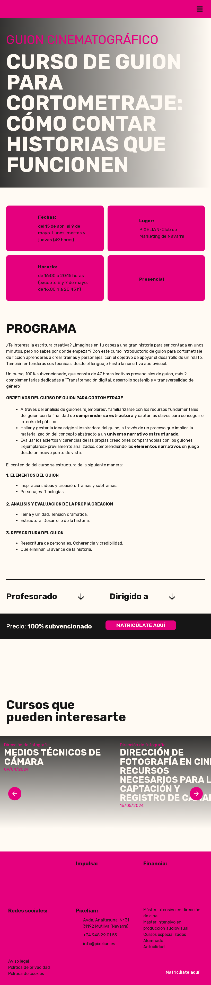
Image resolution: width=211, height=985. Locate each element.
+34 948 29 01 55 (100, 935)
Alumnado (153, 940)
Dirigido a (129, 596)
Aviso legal (18, 961)
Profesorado (31, 596)
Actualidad (154, 946)
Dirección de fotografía (27, 744)
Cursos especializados (164, 934)
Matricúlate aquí (140, 625)
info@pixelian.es (99, 943)
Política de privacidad (29, 967)
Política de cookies (26, 973)
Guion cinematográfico (82, 39)
